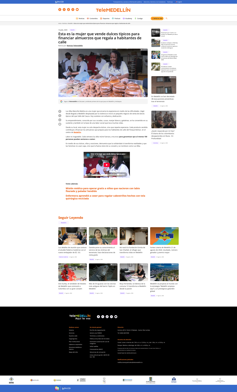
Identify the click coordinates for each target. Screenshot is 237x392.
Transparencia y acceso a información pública (127, 2)
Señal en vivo (157, 18)
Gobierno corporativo (75, 344)
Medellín (70, 23)
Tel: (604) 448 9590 (123, 333)
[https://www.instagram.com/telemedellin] (111, 316)
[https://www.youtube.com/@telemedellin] (115, 316)
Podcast (116, 18)
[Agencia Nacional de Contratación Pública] (204, 380)
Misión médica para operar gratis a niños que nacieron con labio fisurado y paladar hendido (103, 190)
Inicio (59, 23)
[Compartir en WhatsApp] (59, 119)
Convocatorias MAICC (96, 349)
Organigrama (73, 339)
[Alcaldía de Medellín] (111, 380)
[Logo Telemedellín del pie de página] (79, 317)
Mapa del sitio (73, 352)
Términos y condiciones (97, 336)
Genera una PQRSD (96, 333)
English (179, 2)
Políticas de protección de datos (100, 339)
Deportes (104, 18)
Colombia (155, 143)
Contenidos (92, 18)
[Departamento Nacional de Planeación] (181, 380)
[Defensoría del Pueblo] (134, 380)
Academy (127, 18)
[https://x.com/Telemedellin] (102, 316)
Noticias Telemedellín (75, 46)
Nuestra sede (73, 336)
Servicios (71, 333)
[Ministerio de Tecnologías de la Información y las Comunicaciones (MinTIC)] (65, 380)
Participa (170, 2)
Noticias (80, 18)
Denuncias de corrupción (97, 352)
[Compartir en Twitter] (59, 115)
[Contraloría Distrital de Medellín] (18, 380)
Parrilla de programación (97, 330)
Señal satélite (94, 346)
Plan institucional (74, 341)
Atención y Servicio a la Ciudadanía (154, 2)
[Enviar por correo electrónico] (59, 124)
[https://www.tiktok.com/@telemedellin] (107, 316)
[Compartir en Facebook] (59, 111)
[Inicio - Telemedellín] (113, 9)
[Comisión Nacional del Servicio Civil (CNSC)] (41, 380)
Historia (71, 330)
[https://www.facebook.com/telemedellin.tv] (98, 316)
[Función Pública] (158, 380)
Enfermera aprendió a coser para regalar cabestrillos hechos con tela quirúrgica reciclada (105, 197)
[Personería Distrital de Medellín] (88, 380)
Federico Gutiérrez (63, 257)
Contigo (138, 18)
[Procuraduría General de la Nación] (227, 380)
